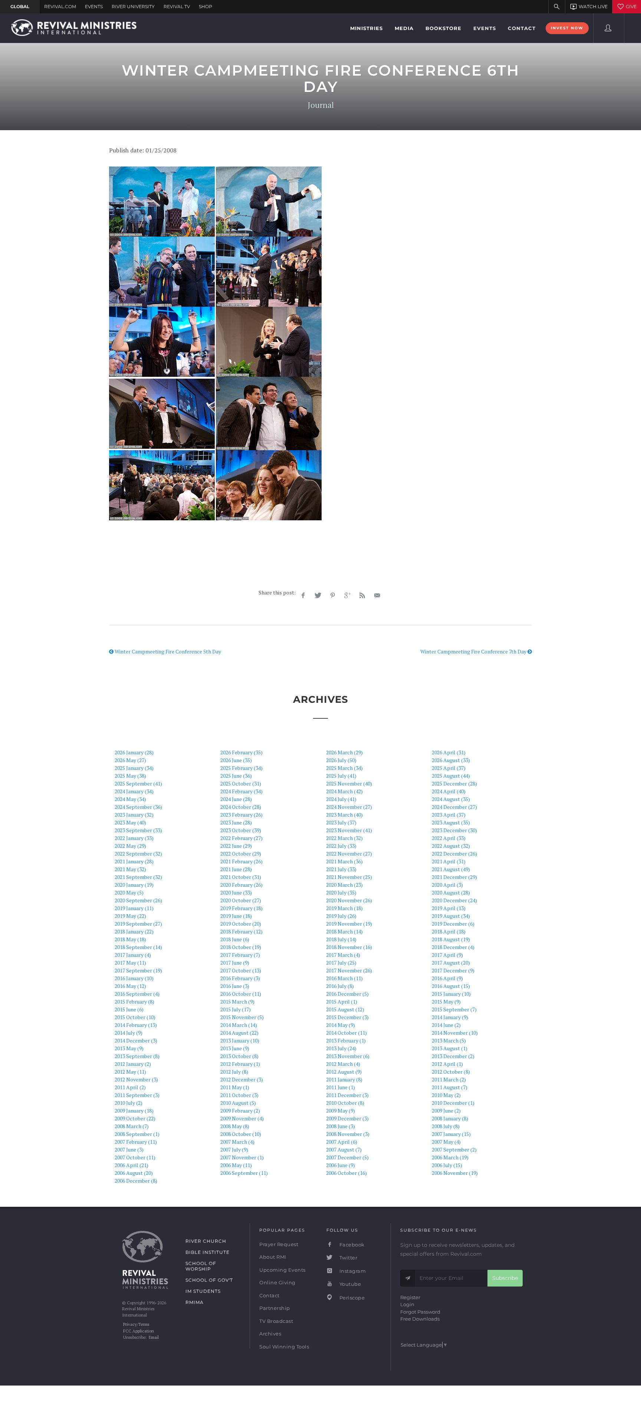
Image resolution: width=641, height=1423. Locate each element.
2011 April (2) (130, 1087)
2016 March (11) (344, 978)
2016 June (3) (234, 985)
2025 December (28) (454, 783)
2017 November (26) (349, 970)
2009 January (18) (134, 1110)
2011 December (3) (347, 1094)
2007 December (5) (347, 1157)
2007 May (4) (446, 1141)
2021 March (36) (344, 861)
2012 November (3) (136, 1079)
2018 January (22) (134, 931)
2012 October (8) (451, 1071)
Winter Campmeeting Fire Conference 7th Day (473, 651)
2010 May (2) (446, 1094)
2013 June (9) (234, 1048)
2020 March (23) (344, 884)
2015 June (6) (129, 1009)
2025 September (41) (138, 783)
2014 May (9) (340, 1024)
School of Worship (200, 1266)
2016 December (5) (347, 993)
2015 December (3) (347, 1017)
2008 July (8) (446, 1126)
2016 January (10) (134, 978)
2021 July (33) (341, 869)
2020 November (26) (349, 900)
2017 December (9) (453, 970)
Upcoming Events (282, 1270)
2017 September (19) (138, 970)
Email (154, 1337)
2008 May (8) (234, 1126)
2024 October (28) (240, 806)
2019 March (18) (344, 908)
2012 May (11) (130, 1071)
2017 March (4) (343, 954)
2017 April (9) (447, 954)
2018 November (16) (349, 947)
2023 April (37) (449, 814)
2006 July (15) (447, 1165)
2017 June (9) (234, 962)
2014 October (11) (346, 1032)
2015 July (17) (235, 1009)
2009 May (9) (340, 1110)
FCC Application (138, 1331)
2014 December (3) (136, 1040)
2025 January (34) (134, 767)
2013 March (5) (449, 1040)
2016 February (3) (240, 978)
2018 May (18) (130, 939)
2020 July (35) (341, 892)
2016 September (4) (137, 993)
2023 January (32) (134, 814)
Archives (270, 1334)
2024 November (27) (349, 806)
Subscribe (505, 1278)
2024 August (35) (451, 799)
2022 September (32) (138, 853)
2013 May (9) (129, 1048)
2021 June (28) (236, 869)
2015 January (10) (451, 993)
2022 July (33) (341, 845)
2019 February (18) (241, 908)
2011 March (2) (449, 1079)
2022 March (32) (344, 837)
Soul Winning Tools (284, 1347)
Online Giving (277, 1282)
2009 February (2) (240, 1110)
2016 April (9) (447, 978)
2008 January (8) (450, 1118)
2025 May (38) (130, 775)
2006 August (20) (134, 1172)
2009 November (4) (242, 1118)
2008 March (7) (132, 1126)
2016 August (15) (451, 985)
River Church (205, 1241)
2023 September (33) (138, 830)
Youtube (349, 1284)
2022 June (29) (236, 845)
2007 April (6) (341, 1141)
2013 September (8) (137, 1056)
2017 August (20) (451, 962)
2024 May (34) (130, 799)
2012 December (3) (241, 1079)
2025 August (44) (451, 775)
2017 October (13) (240, 970)
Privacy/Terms (136, 1324)
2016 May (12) (130, 985)
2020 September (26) (138, 900)
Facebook (351, 1245)
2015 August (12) (345, 1009)
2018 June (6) (234, 939)
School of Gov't (209, 1280)
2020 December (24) (454, 900)
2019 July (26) (341, 915)
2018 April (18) (449, 931)
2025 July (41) (341, 775)
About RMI (272, 1257)
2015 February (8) (134, 1001)
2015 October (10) (135, 1017)
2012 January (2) (133, 1063)
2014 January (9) (450, 1017)
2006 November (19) (455, 1172)
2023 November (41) (349, 830)
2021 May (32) (130, 869)
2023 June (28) (236, 822)
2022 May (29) (130, 845)
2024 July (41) (341, 799)
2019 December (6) (453, 923)
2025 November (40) (349, 783)
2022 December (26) (454, 853)
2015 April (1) (341, 1001)
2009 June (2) (446, 1110)
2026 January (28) (134, 752)
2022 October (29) (240, 853)
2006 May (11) (236, 1165)
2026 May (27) (130, 760)
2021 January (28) (134, 861)
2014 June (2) (446, 1024)
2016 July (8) (340, 985)
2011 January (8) (344, 1079)
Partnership (274, 1308)
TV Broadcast (276, 1321)
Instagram (352, 1271)
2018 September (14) (138, 947)
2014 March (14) (238, 1024)
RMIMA (194, 1302)
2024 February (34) (241, 791)
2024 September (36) (138, 806)
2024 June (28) (236, 799)
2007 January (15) (451, 1133)
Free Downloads (420, 1319)
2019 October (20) (240, 923)
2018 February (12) (241, 931)
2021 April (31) (449, 861)
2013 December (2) (453, 1056)
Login (407, 1304)
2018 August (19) (451, 939)
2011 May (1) (234, 1087)
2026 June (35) (236, 760)
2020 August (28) (451, 892)
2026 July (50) (341, 760)
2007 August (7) (344, 1149)
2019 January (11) (134, 908)
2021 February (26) (241, 861)
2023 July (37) (341, 822)
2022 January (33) (134, 837)
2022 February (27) (241, 837)
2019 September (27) (138, 923)
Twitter (347, 1258)
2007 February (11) (136, 1141)
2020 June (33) (236, 892)
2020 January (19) (134, 884)
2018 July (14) (341, 939)
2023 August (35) (451, 822)
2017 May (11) (130, 962)
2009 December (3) (347, 1118)
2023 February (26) (241, 814)
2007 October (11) (135, 1157)
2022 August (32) (451, 845)
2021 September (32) (138, 876)
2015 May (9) (446, 1001)
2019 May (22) (130, 915)
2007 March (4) (237, 1141)
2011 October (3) (239, 1094)
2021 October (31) (240, 876)
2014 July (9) (128, 1032)
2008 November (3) (347, 1133)
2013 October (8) (239, 1056)
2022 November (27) (349, 853)
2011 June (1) (340, 1087)
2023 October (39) (240, 830)
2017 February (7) (240, 954)
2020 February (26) (241, 884)
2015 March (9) (237, 1001)
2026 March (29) (344, 752)
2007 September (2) (454, 1149)
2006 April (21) (131, 1165)
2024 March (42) (344, 791)
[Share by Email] (377, 595)
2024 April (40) (449, 791)
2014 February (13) (136, 1024)
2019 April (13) (449, 908)
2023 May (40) (130, 822)
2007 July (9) (234, 1149)
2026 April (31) (449, 752)
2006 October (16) (346, 1172)
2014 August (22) (239, 1032)
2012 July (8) (234, 1071)
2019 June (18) (236, 915)
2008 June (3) (340, 1126)
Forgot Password (420, 1312)
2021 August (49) (451, 869)
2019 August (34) (451, 915)
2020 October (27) (240, 900)
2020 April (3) (447, 884)
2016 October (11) (240, 993)
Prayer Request (278, 1244)
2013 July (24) (341, 1048)
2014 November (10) (455, 1032)
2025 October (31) (240, 783)
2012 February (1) (240, 1063)
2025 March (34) (344, 767)
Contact (269, 1295)
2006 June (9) (340, 1165)
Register (410, 1297)
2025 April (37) (449, 767)
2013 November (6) (347, 1056)
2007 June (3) (129, 1149)
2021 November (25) (349, 876)
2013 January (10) (239, 1040)
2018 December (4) (453, 947)
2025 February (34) (241, 767)
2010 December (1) (453, 1102)
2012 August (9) (344, 1071)
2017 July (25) (341, 962)
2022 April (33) (449, 837)
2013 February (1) (346, 1040)
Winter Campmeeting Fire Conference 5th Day (167, 651)
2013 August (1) (449, 1048)
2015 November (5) (242, 1017)
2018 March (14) (344, 931)
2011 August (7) (449, 1087)
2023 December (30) (454, 830)
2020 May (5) (129, 892)
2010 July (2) (128, 1102)
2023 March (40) (344, 814)
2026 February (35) (241, 752)
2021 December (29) (454, 876)
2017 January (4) (133, 954)
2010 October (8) (345, 1102)
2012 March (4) (343, 1063)
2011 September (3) (137, 1094)
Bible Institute (207, 1252)
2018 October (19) (240, 947)
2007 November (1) (242, 1157)
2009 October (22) (135, 1118)
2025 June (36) (236, 775)
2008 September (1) (137, 1133)
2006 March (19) (450, 1157)
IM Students (203, 1291)
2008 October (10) (240, 1133)
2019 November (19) (349, 923)
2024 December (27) (454, 806)
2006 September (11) (244, 1172)
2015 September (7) (454, 1009)
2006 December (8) (136, 1180)
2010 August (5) (238, 1102)
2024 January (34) (134, 791)
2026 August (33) (451, 760)
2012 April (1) (447, 1063)
